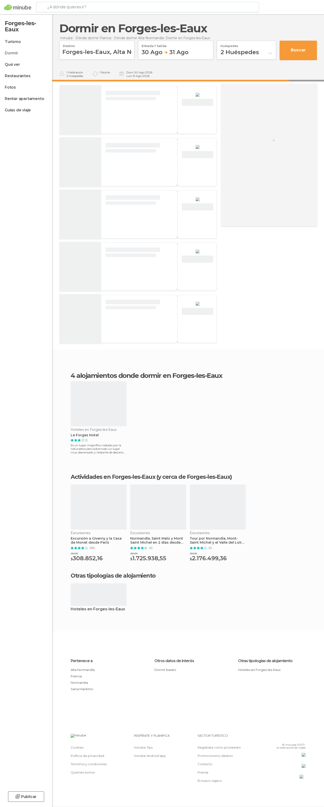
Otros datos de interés (174, 661)
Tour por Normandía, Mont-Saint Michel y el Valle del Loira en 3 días (217, 540)
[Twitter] (286, 737)
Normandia (79, 682)
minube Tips (143, 747)
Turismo (13, 41)
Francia (76, 676)
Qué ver (12, 64)
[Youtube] (301, 737)
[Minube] (17, 7)
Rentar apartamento (24, 98)
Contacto (205, 764)
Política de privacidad (87, 756)
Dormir (11, 53)
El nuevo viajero (210, 781)
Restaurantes (18, 76)
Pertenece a (82, 661)
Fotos (10, 87)
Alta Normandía (83, 670)
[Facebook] (278, 737)
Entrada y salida (154, 44)
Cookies (77, 747)
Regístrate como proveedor (219, 747)
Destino (69, 44)
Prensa (203, 772)
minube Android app (150, 756)
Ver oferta (197, 102)
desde (74, 553)
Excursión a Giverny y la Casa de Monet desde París (96, 540)
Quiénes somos (83, 772)
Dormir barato (165, 670)
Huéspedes (229, 44)
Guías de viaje (18, 110)
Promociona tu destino (215, 756)
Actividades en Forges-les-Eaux (113, 477)
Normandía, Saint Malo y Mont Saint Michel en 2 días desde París (156, 540)
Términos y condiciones (89, 764)
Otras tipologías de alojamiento (265, 661)
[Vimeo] (294, 737)
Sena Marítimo (82, 689)
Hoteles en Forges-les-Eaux (98, 609)
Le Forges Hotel (85, 435)
